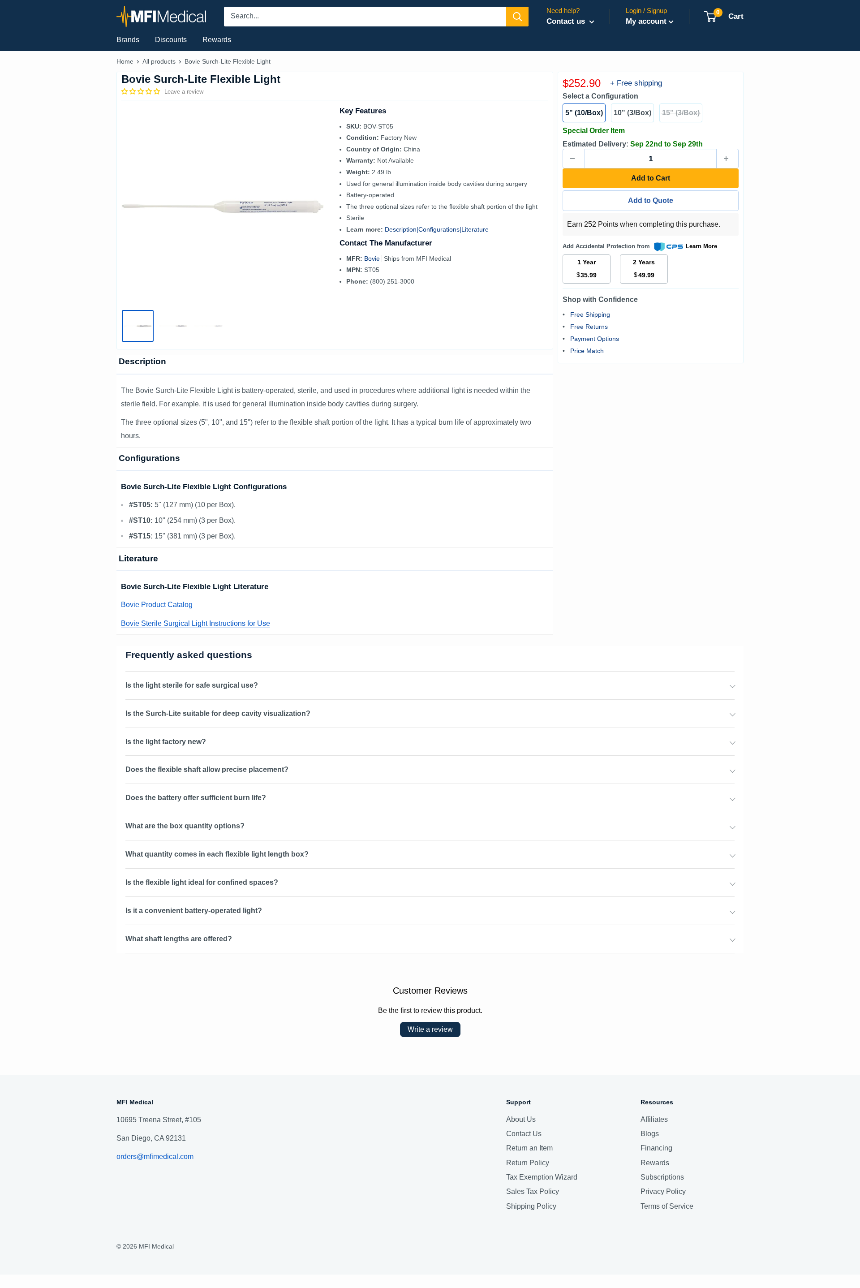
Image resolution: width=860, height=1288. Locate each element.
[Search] (517, 16)
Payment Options (594, 338)
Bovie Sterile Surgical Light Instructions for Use (195, 623)
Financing (656, 1148)
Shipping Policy (531, 1206)
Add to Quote (650, 200)
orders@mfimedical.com (155, 1156)
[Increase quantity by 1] (727, 158)
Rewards (216, 39)
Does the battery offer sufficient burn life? (195, 797)
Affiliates (654, 1119)
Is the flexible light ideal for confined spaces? (201, 882)
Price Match (587, 350)
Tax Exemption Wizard (541, 1177)
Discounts (171, 39)
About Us (521, 1119)
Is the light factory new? (165, 741)
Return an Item (529, 1148)
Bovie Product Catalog (157, 604)
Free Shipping (590, 314)
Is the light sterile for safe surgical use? (191, 685)
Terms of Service (667, 1206)
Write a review (430, 1029)
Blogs (650, 1133)
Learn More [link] (701, 246)
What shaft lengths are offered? (178, 939)
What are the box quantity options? (185, 826)
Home (124, 61)
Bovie (373, 258)
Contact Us (524, 1133)
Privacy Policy (663, 1191)
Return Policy (527, 1163)
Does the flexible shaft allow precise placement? (206, 769)
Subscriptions (662, 1177)
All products (159, 61)
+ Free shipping (636, 83)
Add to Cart (650, 178)
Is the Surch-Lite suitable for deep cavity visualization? (217, 713)
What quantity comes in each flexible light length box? (217, 854)
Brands (127, 39)
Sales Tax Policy (532, 1191)
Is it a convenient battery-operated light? (193, 910)
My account (646, 21)
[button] (141, 91)
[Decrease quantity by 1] (574, 158)
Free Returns (589, 326)
